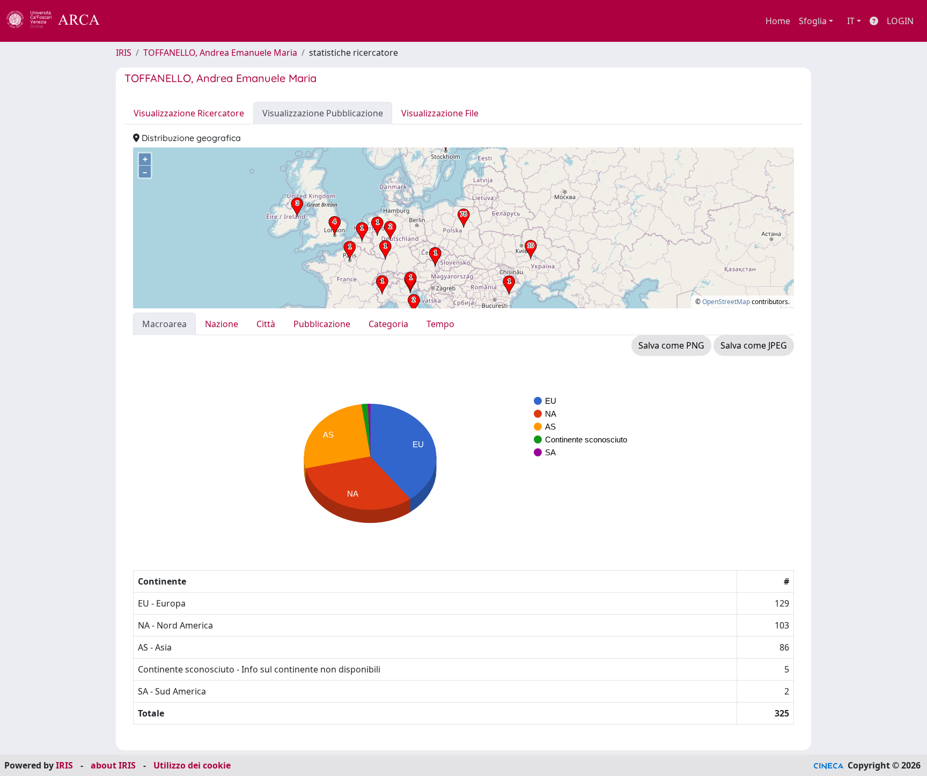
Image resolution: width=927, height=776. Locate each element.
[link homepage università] (128, 20)
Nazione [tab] (221, 324)
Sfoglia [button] (813, 21)
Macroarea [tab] (164, 324)
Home (778, 21)
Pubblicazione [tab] (321, 324)
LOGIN (900, 21)
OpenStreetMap (726, 301)
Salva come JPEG (753, 345)
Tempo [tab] (440, 324)
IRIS (123, 52)
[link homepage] (59, 20)
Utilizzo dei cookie (192, 765)
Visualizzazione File (440, 113)
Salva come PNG (671, 345)
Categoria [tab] (388, 324)
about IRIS (113, 765)
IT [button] (851, 21)
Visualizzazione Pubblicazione (322, 113)
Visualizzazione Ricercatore (189, 113)
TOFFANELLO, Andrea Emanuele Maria (220, 52)
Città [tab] (265, 324)
